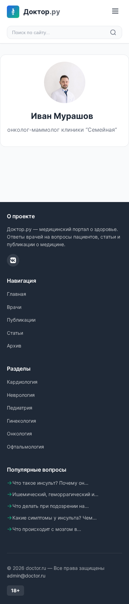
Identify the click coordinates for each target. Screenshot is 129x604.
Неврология (21, 395)
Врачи (14, 307)
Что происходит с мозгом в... (46, 529)
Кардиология (22, 382)
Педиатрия (19, 408)
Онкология (19, 433)
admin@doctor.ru (26, 575)
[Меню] (115, 11)
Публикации (21, 320)
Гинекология (21, 421)
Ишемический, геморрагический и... (55, 494)
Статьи (15, 333)
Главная (16, 294)
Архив (14, 346)
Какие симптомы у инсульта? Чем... (54, 518)
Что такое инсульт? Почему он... (50, 483)
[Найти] (113, 32)
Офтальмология (25, 447)
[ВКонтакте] (13, 260)
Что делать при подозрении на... (50, 506)
